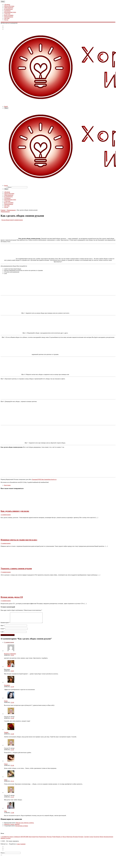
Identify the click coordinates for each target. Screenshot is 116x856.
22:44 (12, 702)
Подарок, (81, 836)
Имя (2, 625)
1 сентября (4, 836)
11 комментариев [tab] (9, 642)
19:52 (12, 655)
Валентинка (42, 836)
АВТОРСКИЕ (24, 836)
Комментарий (5, 622)
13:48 (12, 812)
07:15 (12, 781)
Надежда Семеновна (10, 653)
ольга (5, 779)
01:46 (12, 765)
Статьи (91, 836)
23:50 (12, 749)
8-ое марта (10, 836)
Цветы (101, 836)
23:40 (12, 734)
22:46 (12, 718)
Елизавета (7, 685)
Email (3, 628)
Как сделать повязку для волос (15, 511)
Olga (5, 811)
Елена (6, 701)
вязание (3, 838)
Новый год (59, 836)
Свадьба (86, 836)
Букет (37, 836)
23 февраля (17, 836)
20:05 (12, 671)
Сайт (2, 632)
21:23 (12, 797)
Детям (54, 836)
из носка (8, 838)
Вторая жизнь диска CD (12, 597)
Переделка (69, 836)
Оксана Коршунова (7, 220)
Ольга (6, 764)
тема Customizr (21, 844)
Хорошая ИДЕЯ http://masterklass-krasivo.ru (44, 479)
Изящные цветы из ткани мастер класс (19, 540)
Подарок (75, 836)
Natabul (6, 732)
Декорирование (11, 210)
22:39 (12, 686)
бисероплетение (108, 836)
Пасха (64, 836)
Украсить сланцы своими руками (16, 568)
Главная (3, 210)
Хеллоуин (96, 836)
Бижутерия (32, 836)
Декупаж (49, 836)
